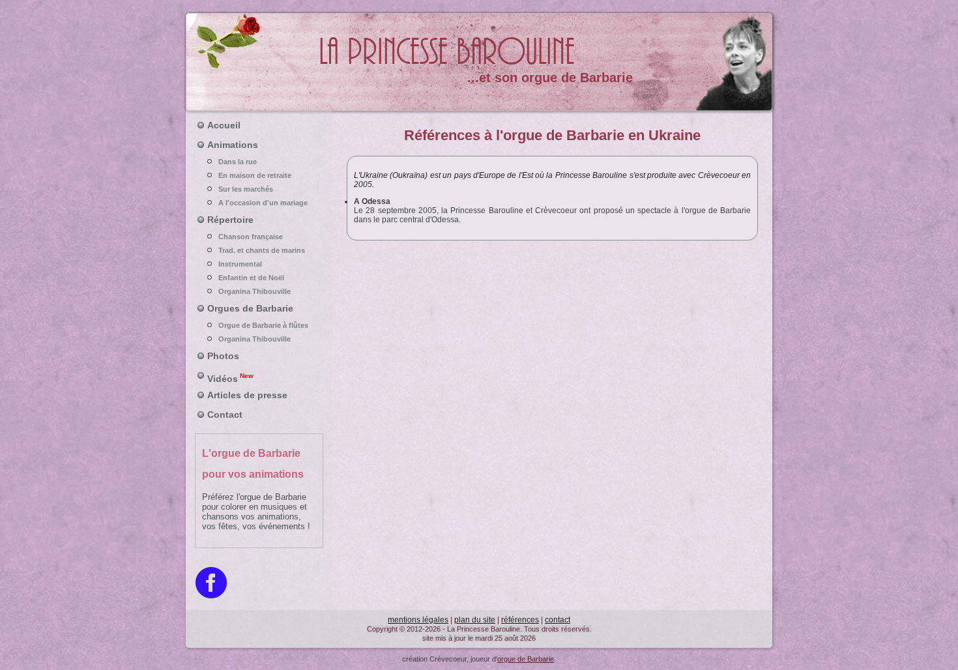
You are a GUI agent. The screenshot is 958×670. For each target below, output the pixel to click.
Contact (224, 414)
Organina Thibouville (254, 291)
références (520, 619)
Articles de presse (247, 395)
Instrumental (240, 264)
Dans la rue (237, 162)
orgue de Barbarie (525, 659)
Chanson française (250, 236)
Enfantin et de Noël (251, 278)
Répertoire (230, 219)
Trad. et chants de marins (261, 250)
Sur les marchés (245, 189)
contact (557, 619)
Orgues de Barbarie (250, 308)
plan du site (474, 619)
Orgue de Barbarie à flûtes (263, 325)
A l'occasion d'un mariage (263, 203)
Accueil (223, 125)
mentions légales (418, 619)
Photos (223, 356)
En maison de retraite (254, 175)
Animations (232, 144)
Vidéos (230, 378)
